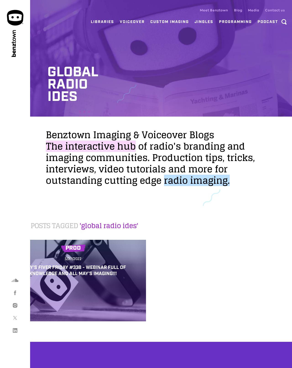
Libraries (102, 21)
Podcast (268, 21)
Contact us (275, 10)
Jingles (204, 21)
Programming (235, 21)
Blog (238, 10)
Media (253, 10)
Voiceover (132, 21)
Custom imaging (169, 21)
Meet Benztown (214, 10)
